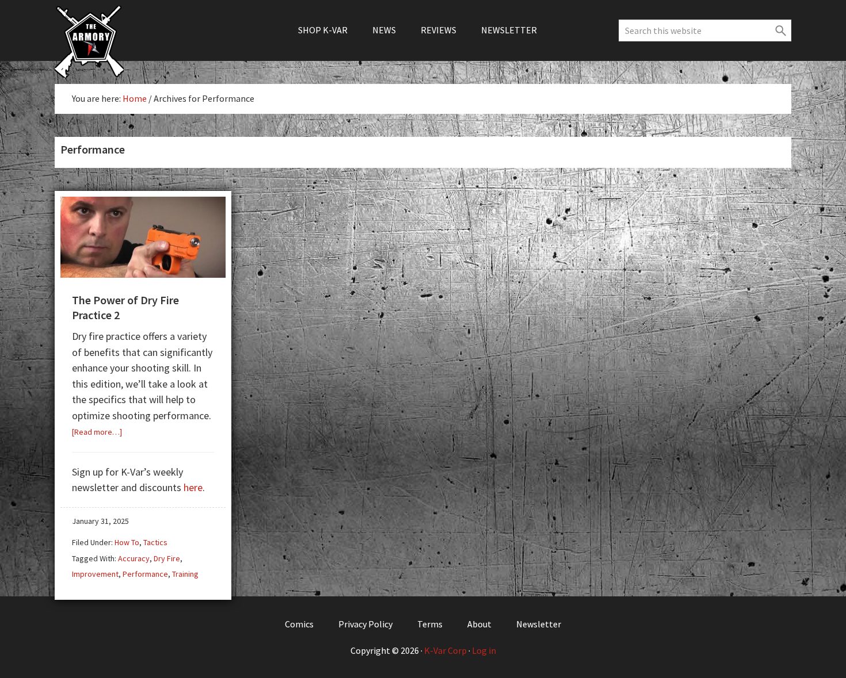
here (193, 487)
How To (127, 542)
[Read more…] (97, 432)
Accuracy (134, 558)
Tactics (155, 542)
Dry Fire (167, 558)
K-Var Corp (445, 650)
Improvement (95, 574)
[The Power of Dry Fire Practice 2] (143, 273)
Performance (145, 574)
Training (185, 574)
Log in (484, 650)
